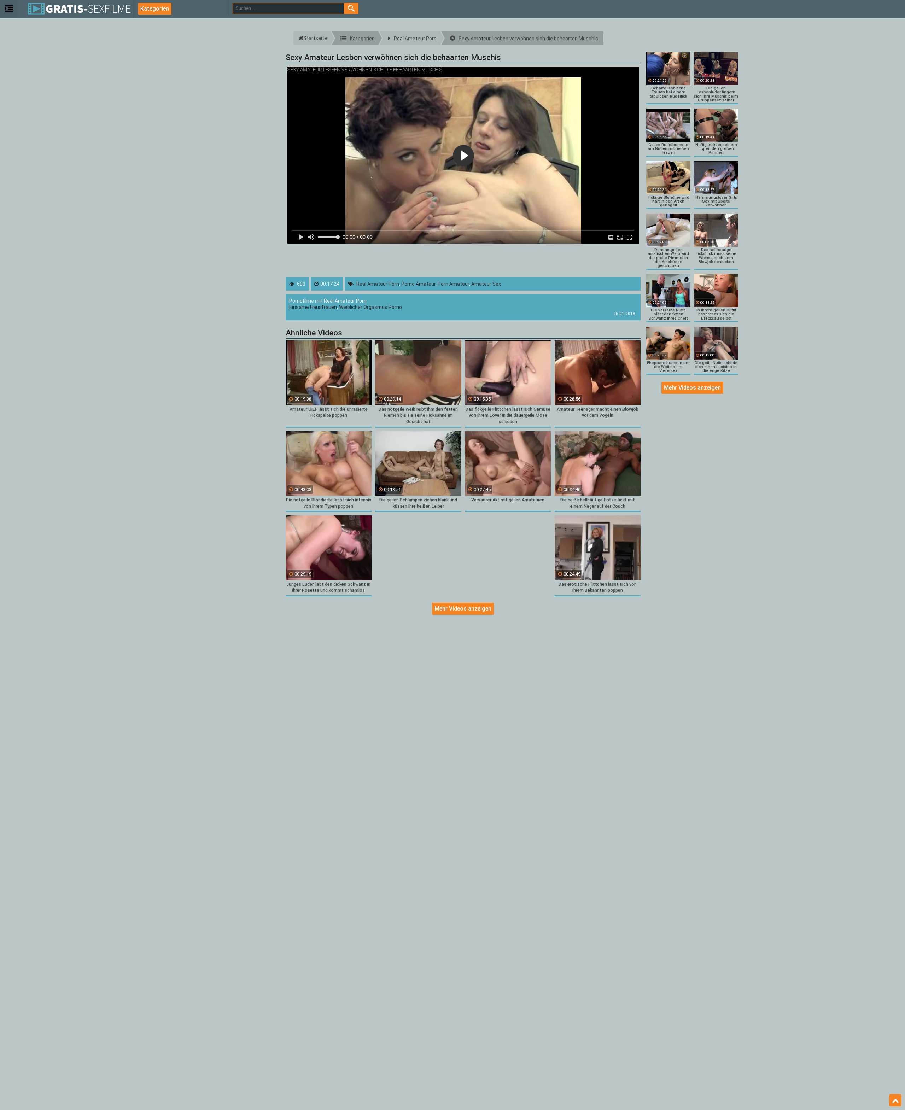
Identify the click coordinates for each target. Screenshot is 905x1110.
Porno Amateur (418, 284)
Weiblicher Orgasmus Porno (370, 307)
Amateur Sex (486, 284)
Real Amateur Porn (377, 284)
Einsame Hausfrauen (313, 307)
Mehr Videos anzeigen (462, 608)
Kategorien (154, 8)
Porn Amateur (453, 284)
